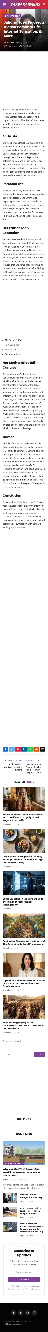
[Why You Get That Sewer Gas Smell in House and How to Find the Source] (24, 1153)
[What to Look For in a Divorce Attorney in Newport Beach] (10, 1212)
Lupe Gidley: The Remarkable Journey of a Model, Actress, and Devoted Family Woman (24, 983)
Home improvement (13, 1164)
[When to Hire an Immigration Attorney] (10, 1198)
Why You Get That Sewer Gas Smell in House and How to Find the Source (22, 1172)
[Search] (44, 4)
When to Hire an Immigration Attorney (31, 1196)
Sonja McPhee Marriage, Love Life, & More (13, 767)
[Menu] (4, 4)
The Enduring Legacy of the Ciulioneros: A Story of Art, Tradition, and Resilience (23, 1025)
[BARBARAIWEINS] (25, 4)
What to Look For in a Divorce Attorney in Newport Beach (30, 1211)
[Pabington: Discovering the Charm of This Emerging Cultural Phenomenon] (24, 926)
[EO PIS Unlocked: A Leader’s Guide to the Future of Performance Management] (24, 883)
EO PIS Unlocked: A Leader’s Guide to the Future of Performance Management (23, 901)
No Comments (11, 46)
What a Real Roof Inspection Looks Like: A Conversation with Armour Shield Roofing (32, 1227)
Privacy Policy (25, 1289)
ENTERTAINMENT (12, 16)
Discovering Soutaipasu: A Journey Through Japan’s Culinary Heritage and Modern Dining (23, 859)
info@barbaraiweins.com (13, 1324)
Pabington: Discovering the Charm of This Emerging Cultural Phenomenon (24, 943)
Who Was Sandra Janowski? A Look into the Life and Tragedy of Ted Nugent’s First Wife (23, 817)
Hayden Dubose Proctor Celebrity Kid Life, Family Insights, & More (34, 768)
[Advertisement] (24, 82)
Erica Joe (10, 43)
